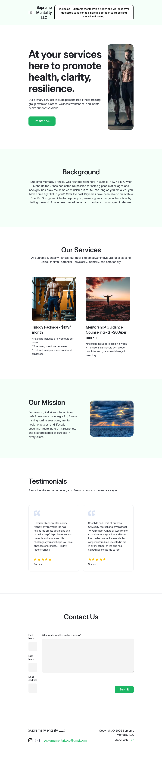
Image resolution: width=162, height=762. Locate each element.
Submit (124, 689)
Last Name (31, 657)
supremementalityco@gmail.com (65, 740)
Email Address (32, 678)
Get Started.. (42, 121)
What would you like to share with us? (61, 635)
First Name (31, 637)
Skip (131, 740)
